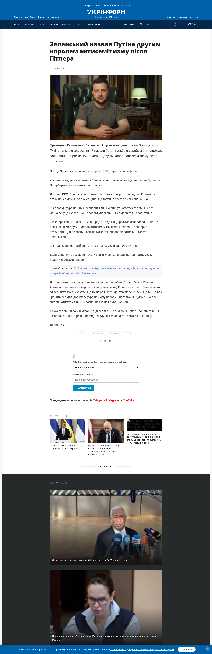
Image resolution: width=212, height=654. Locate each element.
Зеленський (113, 334)
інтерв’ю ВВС (99, 171)
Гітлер (128, 334)
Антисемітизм (96, 334)
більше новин (106, 466)
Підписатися (83, 387)
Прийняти (186, 649)
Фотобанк (30, 17)
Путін (82, 334)
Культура (67, 24)
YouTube (128, 400)
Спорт (80, 24)
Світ (42, 24)
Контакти (129, 24)
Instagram (112, 400)
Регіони (53, 24)
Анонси (55, 17)
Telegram (99, 400)
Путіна (152, 180)
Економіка (30, 24)
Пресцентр (43, 17)
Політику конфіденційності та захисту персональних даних (142, 649)
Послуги (18, 17)
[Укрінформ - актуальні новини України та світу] (106, 11)
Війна (17, 24)
